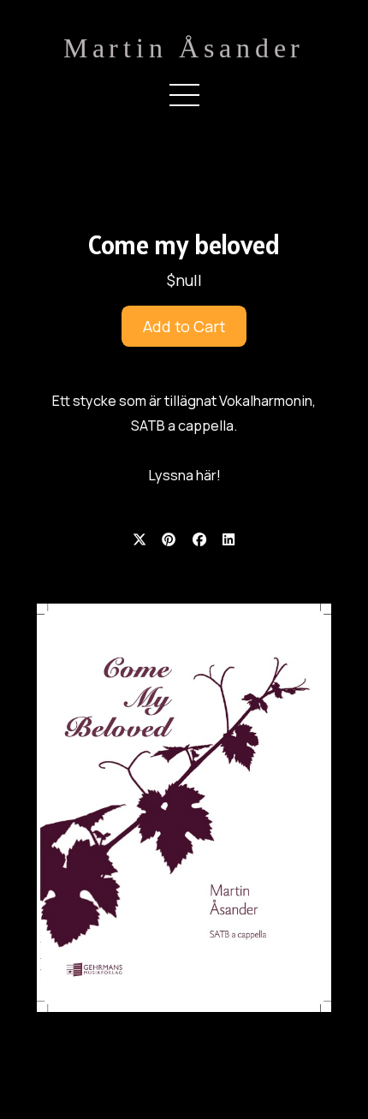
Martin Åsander (184, 48)
